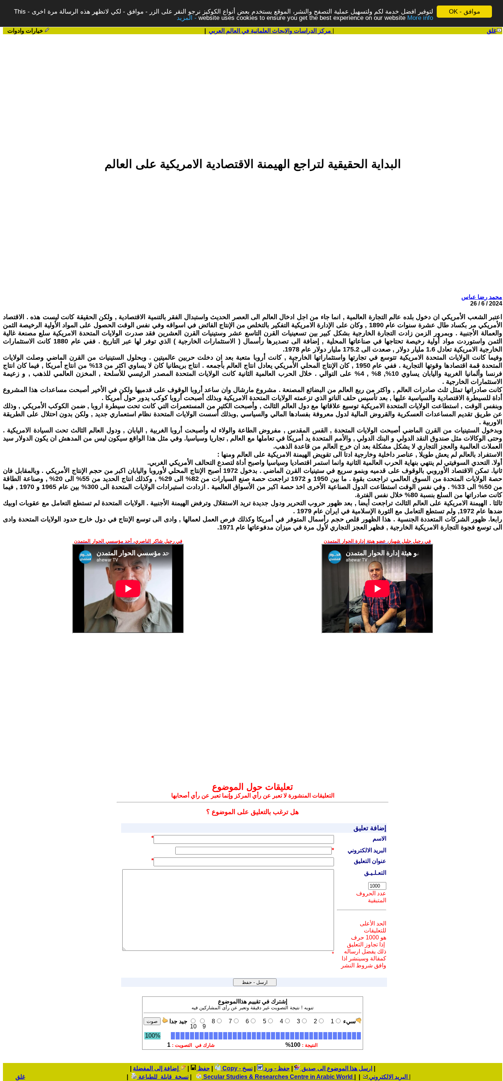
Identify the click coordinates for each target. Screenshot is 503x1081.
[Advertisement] (253, 92)
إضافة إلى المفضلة (156, 1068)
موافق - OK (464, 11)
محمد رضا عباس (481, 297)
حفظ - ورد (276, 1068)
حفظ (203, 1068)
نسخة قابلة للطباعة (163, 1077)
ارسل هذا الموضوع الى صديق (336, 1068)
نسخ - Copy (237, 1068)
